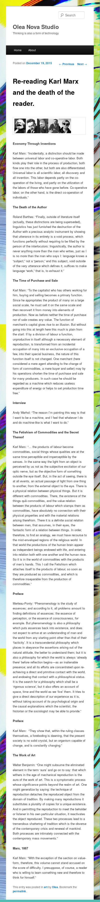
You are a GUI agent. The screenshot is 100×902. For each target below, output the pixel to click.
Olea (55, 887)
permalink (19, 891)
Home (18, 50)
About (32, 50)
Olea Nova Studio (36, 27)
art (46, 887)
